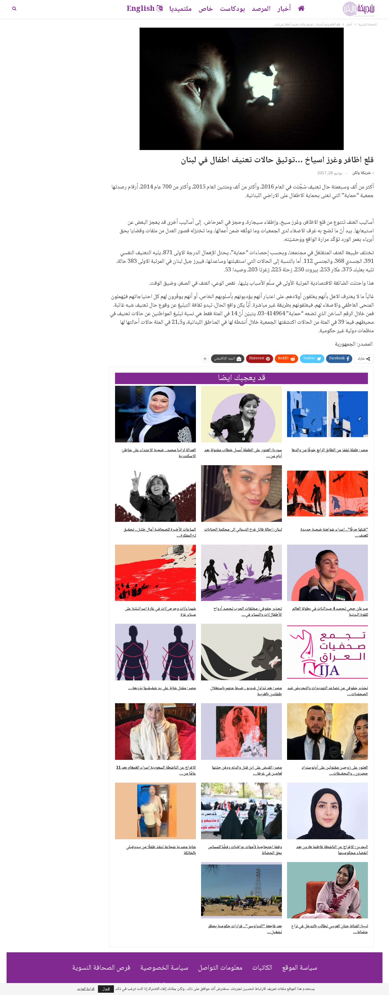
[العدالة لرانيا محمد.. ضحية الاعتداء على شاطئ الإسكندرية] (155, 414)
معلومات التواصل (220, 968)
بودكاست (232, 9)
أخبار (284, 9)
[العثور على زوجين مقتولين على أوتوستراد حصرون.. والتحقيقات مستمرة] (327, 731)
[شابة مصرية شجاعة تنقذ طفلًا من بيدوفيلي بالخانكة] (155, 811)
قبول (106, 989)
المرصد (261, 9)
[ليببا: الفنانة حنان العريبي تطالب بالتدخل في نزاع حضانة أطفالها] (327, 890)
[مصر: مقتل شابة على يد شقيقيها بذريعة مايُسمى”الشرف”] (155, 652)
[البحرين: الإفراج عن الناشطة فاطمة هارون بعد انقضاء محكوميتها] (327, 811)
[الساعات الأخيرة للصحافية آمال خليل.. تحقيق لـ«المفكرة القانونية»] (155, 493)
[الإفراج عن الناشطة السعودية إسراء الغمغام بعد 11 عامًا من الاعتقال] (155, 731)
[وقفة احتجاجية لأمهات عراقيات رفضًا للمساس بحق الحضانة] (241, 811)
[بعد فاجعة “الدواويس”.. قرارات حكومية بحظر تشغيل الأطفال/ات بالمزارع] (241, 890)
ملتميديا (180, 9)
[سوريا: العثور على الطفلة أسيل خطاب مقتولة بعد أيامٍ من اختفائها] (241, 414)
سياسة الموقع (299, 968)
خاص (205, 9)
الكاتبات (262, 968)
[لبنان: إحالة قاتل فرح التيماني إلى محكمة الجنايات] (241, 493)
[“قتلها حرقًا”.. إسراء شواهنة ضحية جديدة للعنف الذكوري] (327, 493)
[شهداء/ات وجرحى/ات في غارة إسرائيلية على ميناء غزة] (155, 573)
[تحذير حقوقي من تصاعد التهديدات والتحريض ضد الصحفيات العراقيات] (327, 652)
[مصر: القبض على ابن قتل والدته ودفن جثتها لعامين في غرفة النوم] (241, 731)
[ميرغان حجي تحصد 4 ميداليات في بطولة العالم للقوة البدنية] (327, 573)
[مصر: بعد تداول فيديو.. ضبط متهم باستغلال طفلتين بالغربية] (241, 652)
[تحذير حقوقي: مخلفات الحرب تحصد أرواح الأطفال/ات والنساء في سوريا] (241, 573)
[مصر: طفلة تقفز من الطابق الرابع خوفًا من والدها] (327, 414)
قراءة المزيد (85, 989)
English (141, 9)
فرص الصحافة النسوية (101, 968)
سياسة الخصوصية (164, 968)
